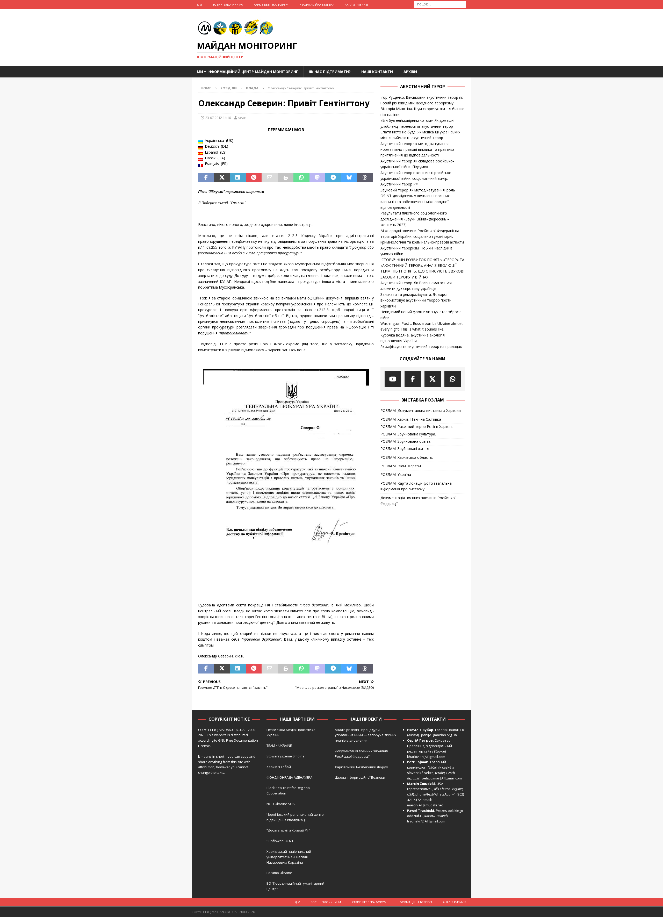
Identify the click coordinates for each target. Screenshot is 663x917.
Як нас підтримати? (330, 71)
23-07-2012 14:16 (218, 117)
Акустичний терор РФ (399, 184)
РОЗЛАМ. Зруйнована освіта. (405, 441)
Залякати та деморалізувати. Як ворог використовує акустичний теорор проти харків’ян (415, 300)
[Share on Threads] (365, 178)
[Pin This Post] (254, 178)
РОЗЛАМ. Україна (395, 474)
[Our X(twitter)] (432, 379)
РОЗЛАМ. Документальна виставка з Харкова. (421, 410)
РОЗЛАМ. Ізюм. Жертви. (401, 465)
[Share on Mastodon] (317, 178)
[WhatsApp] (452, 379)
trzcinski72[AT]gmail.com (427, 821)
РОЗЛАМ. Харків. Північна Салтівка (410, 419)
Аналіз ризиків (356, 4)
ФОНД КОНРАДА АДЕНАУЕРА (289, 777)
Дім (199, 4)
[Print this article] (285, 178)
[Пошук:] (440, 4)
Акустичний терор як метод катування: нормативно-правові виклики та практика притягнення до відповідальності (417, 149)
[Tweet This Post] (222, 178)
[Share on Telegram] (333, 178)
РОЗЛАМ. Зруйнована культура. (408, 434)
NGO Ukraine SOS (280, 803)
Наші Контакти (377, 71)
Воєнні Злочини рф (227, 4)
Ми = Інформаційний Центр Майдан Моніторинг (247, 71)
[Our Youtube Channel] (393, 379)
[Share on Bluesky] (349, 178)
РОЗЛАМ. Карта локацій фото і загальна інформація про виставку (416, 486)
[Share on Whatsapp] (301, 178)
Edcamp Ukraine (279, 872)
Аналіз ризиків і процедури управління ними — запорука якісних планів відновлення (365, 735)
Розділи (228, 88)
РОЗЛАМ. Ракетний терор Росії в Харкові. (416, 426)
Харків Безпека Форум (271, 4)
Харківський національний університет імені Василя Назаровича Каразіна (288, 857)
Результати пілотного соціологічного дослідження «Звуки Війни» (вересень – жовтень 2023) (414, 219)
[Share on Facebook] (206, 178)
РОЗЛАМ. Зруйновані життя (404, 448)
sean (242, 117)
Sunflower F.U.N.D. (280, 841)
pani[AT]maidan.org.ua (439, 735)
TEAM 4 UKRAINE (279, 745)
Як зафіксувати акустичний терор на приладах (421, 346)
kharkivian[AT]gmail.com (426, 756)
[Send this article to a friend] (269, 178)
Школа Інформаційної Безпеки (360, 777)
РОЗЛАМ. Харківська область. (406, 457)
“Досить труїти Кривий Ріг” (288, 830)
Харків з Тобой (278, 766)
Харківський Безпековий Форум (361, 767)
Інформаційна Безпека (316, 4)
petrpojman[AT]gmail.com (442, 778)
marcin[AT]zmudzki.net (425, 805)
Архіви (410, 71)
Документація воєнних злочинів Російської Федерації (418, 500)
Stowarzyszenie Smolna (285, 756)
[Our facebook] (413, 379)
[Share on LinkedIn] (238, 178)
